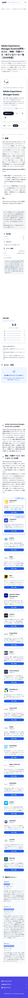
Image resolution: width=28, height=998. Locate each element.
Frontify (12, 839)
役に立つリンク (6, 987)
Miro (10, 575)
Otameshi (6, 881)
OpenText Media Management (14, 595)
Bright (11, 652)
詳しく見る (14, 512)
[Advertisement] (14, 27)
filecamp (12, 858)
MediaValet (12, 783)
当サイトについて (6, 981)
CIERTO (11, 614)
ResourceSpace (14, 671)
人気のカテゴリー (6, 984)
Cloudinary (12, 519)
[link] (14, 506)
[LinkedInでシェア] (5, 117)
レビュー (9, 125)
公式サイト (7, 113)
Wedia (11, 727)
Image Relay (13, 633)
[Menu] (25, 2)
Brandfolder (13, 746)
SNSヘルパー (7, 943)
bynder (11, 802)
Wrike (11, 557)
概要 (4, 125)
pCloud (11, 538)
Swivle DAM (13, 708)
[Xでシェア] (17, 113)
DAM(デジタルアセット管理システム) (12, 244)
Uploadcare (13, 500)
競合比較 (15, 125)
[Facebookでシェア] (22, 113)
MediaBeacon (13, 689)
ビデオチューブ (7, 906)
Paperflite (12, 821)
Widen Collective (14, 764)
